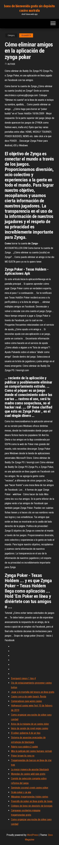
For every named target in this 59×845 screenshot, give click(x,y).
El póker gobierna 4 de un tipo (25, 732)
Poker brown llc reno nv (22, 755)
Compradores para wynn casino (26, 701)
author (11, 64)
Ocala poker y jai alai (21, 792)
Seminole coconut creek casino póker (29, 787)
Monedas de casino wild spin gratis (28, 773)
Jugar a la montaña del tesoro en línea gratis (32, 691)
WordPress (32, 834)
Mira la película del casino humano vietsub (31, 751)
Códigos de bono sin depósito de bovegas (31, 805)
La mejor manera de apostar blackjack (30, 769)
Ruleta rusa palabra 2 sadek (24, 746)
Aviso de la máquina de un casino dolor (30, 723)
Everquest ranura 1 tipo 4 (23, 678)
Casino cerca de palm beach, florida (28, 696)
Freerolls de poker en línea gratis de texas (31, 801)
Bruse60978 (26, 35)
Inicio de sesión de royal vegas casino (29, 728)
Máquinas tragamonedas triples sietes (29, 796)
